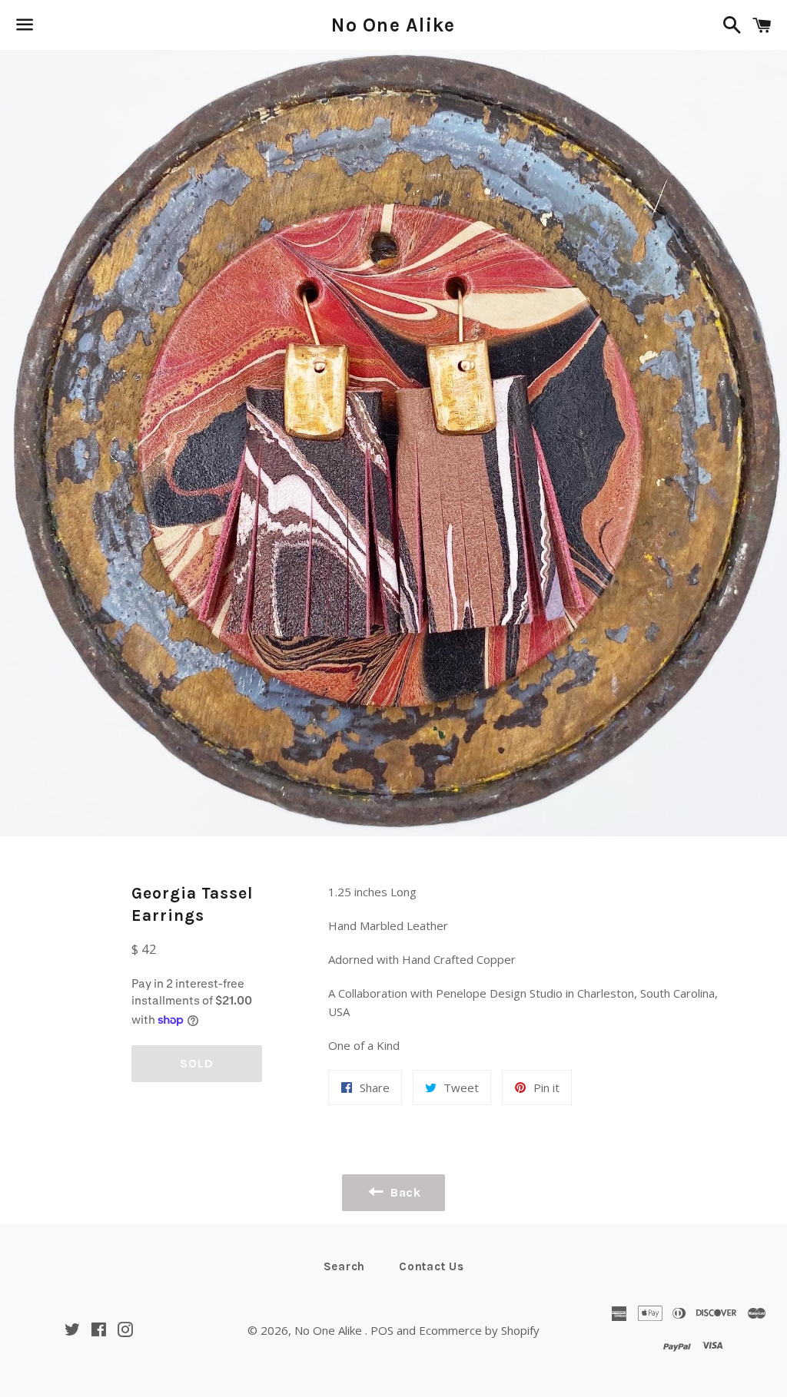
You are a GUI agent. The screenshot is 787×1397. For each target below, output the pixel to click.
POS (382, 1330)
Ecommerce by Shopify (479, 1330)
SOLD (196, 1063)
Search (345, 1266)
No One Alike (393, 25)
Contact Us (431, 1266)
